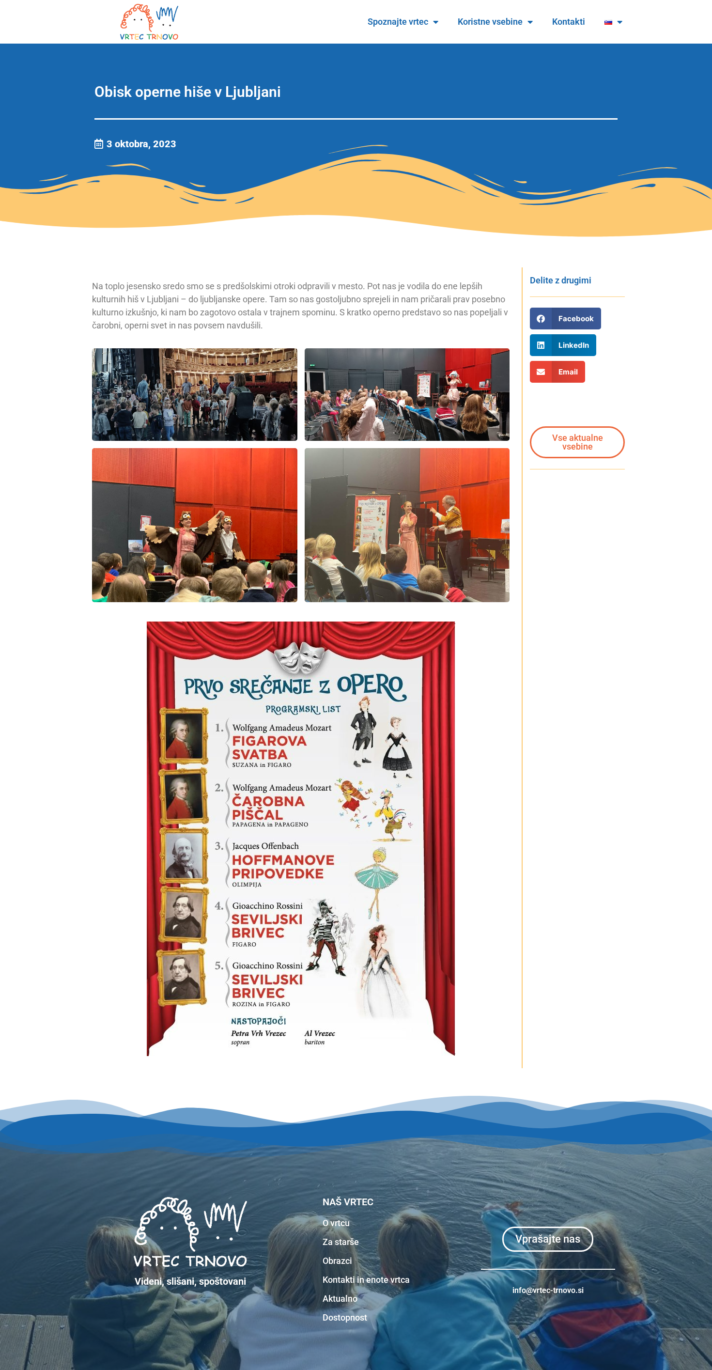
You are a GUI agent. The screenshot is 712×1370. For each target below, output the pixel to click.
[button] (565, 318)
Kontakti (568, 21)
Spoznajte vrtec (398, 21)
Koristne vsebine (490, 21)
